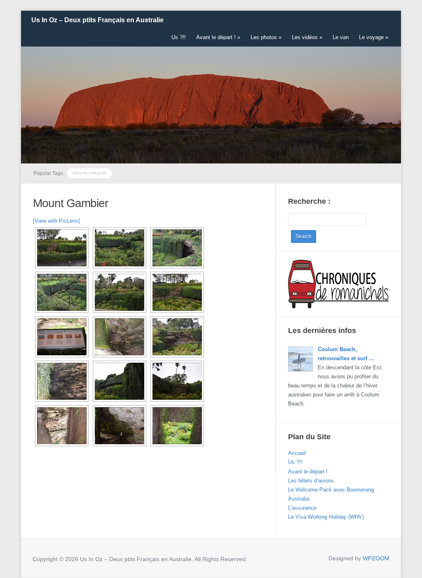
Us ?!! (178, 37)
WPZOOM (376, 558)
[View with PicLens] (56, 221)
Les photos (266, 37)
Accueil (297, 453)
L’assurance (302, 508)
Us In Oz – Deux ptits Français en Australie (97, 19)
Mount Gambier (70, 203)
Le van (341, 37)
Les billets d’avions (311, 481)
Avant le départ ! (218, 37)
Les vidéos (307, 37)
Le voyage (373, 37)
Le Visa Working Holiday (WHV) (326, 517)
